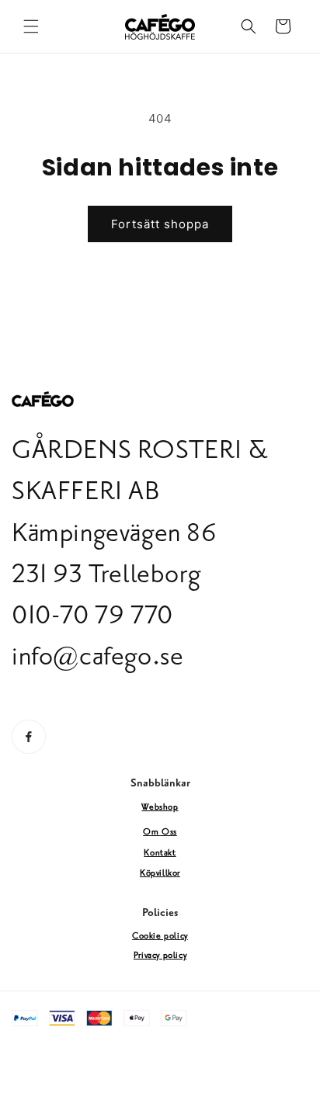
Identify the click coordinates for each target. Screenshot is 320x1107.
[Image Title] (29, 737)
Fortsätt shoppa (160, 224)
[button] (31, 26)
